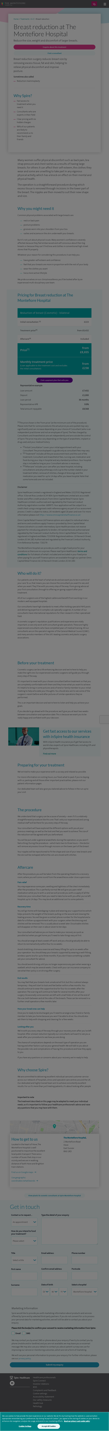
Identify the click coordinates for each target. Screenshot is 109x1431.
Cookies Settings (25, 1426)
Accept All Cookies (49, 1426)
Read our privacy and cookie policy (77, 1421)
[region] (54, 1421)
